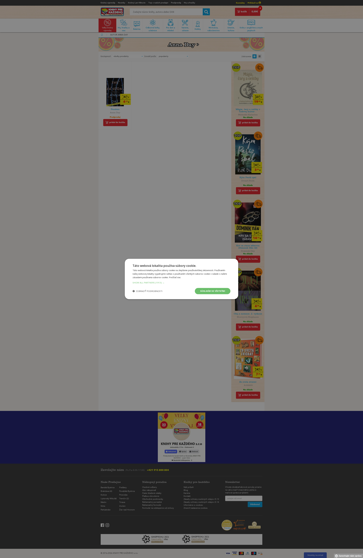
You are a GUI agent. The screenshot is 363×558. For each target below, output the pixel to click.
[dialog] (181, 279)
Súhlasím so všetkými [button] (212, 291)
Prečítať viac (175, 277)
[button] (181, 282)
